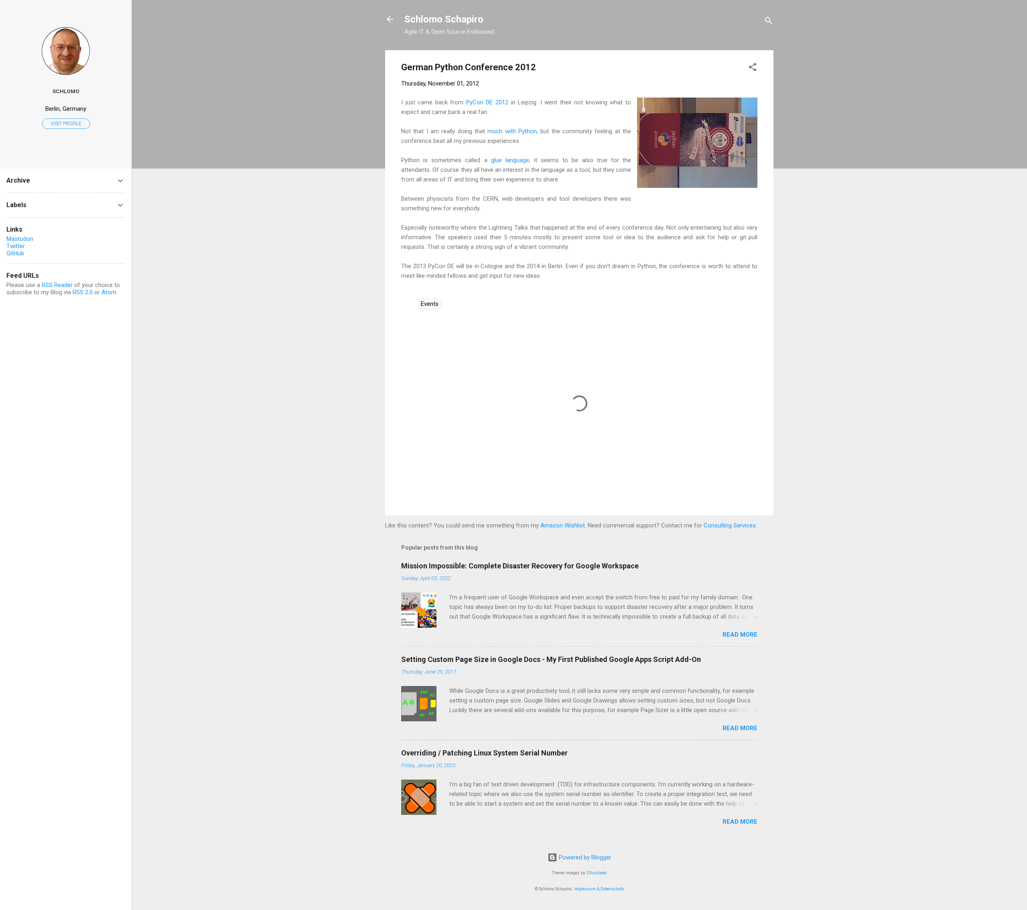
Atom (108, 292)
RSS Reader (57, 285)
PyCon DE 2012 (487, 102)
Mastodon (19, 238)
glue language (510, 160)
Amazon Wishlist (562, 525)
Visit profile (66, 123)
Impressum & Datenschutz (599, 889)
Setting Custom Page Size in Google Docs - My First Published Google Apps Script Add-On (551, 659)
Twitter (15, 246)
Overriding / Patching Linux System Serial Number (484, 753)
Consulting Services (730, 525)
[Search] (768, 22)
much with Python (512, 131)
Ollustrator (597, 872)
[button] (752, 68)
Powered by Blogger (584, 857)
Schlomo (66, 91)
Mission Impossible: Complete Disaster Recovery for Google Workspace (520, 566)
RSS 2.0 (83, 292)
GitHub (15, 253)
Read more (740, 634)
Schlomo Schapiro (443, 19)
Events (429, 303)
